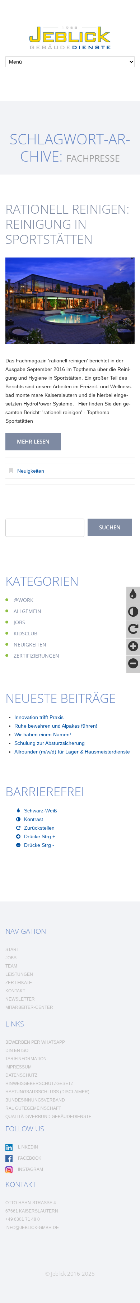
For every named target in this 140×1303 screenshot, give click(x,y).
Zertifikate (18, 982)
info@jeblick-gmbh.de (32, 1227)
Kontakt (15, 990)
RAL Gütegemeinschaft (33, 1108)
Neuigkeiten (30, 471)
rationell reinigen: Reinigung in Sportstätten (67, 223)
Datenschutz (21, 1075)
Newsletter (20, 999)
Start (12, 949)
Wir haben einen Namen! (42, 734)
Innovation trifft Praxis (39, 717)
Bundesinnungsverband (35, 1100)
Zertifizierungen (36, 655)
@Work (23, 600)
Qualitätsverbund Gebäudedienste (48, 1116)
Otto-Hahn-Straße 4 (30, 1202)
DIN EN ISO (16, 1050)
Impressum (18, 1067)
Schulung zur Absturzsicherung (49, 743)
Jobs (19, 622)
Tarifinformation (26, 1058)
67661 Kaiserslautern (31, 1211)
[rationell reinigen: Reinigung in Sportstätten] (70, 301)
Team (11, 966)
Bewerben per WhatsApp (35, 1042)
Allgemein (27, 611)
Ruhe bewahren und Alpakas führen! (55, 726)
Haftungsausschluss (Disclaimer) (47, 1091)
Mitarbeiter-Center (29, 1007)
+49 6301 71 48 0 (22, 1219)
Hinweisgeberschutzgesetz (39, 1083)
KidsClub (25, 633)
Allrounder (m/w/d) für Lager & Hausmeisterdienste (72, 752)
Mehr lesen (33, 441)
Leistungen (19, 974)
